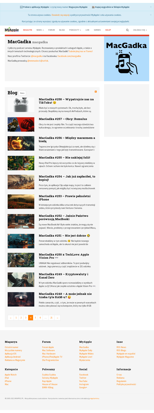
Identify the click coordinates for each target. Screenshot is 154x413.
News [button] (39, 30)
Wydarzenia (84, 360)
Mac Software (48, 350)
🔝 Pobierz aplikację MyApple (34, 7)
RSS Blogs (121, 350)
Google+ (83, 387)
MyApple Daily (85, 350)
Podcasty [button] (74, 30)
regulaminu (94, 398)
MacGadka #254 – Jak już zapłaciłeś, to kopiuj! (67, 178)
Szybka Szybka (49, 374)
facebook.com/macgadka (69, 56)
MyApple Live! (85, 356)
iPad (7, 377)
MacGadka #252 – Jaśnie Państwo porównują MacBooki (63, 217)
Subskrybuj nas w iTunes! (81, 51)
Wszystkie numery (13, 350)
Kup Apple (47, 381)
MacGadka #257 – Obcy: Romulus (63, 119)
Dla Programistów (50, 360)
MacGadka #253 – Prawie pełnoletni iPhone (65, 197)
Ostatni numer (11, 347)
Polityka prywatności (126, 384)
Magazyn (27, 30)
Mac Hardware (48, 353)
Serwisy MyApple (50, 377)
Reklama (120, 377)
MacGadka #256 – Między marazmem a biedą (67, 139)
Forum (51, 30)
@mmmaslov (33, 60)
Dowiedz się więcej (60, 15)
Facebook (83, 374)
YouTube (83, 381)
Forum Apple (48, 347)
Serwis (97, 30)
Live (87, 30)
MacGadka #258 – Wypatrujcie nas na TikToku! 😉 (66, 100)
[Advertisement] (126, 109)
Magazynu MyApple (78, 7)
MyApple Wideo (86, 353)
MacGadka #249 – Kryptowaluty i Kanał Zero (63, 275)
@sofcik (44, 60)
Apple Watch (11, 374)
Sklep (108, 30)
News (22, 93)
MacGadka (19, 41)
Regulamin (121, 381)
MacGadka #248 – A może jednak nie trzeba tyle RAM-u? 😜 (65, 295)
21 (51, 317)
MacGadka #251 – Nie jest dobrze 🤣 (64, 235)
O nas (119, 374)
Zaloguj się (139, 30)
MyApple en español (126, 353)
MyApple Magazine (125, 356)
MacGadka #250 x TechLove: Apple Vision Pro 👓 (64, 256)
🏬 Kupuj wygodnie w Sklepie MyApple (110, 7)
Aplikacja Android (12, 356)
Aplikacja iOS (10, 353)
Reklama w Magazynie (15, 360)
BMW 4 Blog (47, 387)
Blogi (62, 30)
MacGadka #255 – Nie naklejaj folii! (64, 157)
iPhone (8, 381)
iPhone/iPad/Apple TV (52, 356)
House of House (49, 384)
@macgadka (36, 56)
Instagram (84, 384)
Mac (7, 384)
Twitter (82, 377)
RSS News (121, 347)
